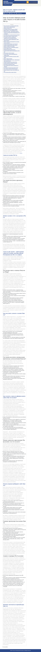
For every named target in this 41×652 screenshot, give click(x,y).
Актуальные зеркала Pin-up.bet (9, 64)
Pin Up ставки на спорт (8, 48)
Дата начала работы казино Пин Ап (10, 72)
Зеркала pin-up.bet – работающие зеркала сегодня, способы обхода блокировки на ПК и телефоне (11, 32)
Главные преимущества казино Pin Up (10, 62)
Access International (8, 2)
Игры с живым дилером (8, 58)
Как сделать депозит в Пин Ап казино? (11, 68)
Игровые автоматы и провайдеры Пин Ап (11, 47)
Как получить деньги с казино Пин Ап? (10, 36)
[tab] (28, 2)
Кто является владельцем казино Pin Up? (11, 67)
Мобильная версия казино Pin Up (9, 49)
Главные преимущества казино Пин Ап (10, 45)
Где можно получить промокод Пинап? (10, 29)
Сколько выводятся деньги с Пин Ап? (10, 63)
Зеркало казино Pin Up (8, 28)
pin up (21, 153)
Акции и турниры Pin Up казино (9, 46)
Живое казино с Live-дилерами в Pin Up (10, 30)
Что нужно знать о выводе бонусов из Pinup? (12, 34)
